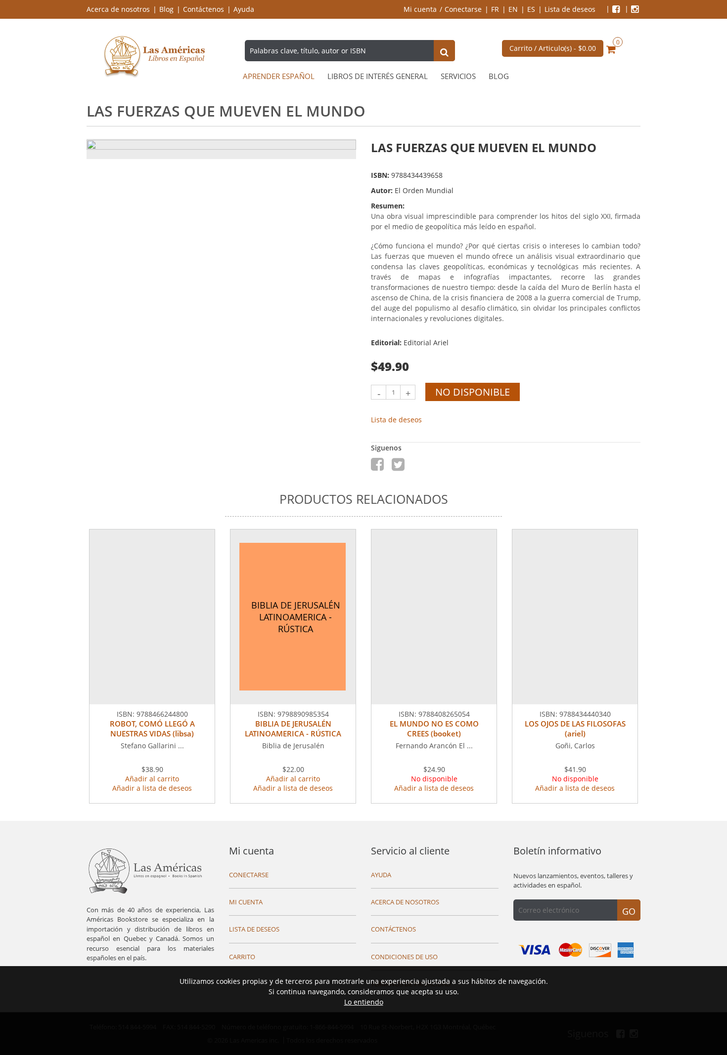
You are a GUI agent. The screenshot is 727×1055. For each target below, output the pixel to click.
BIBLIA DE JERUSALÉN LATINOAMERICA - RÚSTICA (293, 728)
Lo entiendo (363, 1002)
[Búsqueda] (444, 52)
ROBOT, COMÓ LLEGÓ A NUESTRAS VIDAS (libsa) (152, 728)
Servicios (458, 76)
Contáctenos (203, 9)
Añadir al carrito (152, 778)
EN (513, 9)
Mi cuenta (420, 9)
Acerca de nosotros (118, 9)
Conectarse (463, 9)
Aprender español (279, 76)
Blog (166, 9)
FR (495, 9)
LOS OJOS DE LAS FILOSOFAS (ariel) (575, 728)
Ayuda (243, 9)
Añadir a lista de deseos (152, 788)
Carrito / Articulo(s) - (552, 48)
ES (531, 9)
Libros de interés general (377, 76)
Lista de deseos (570, 9)
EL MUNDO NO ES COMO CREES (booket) (434, 728)
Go (629, 911)
